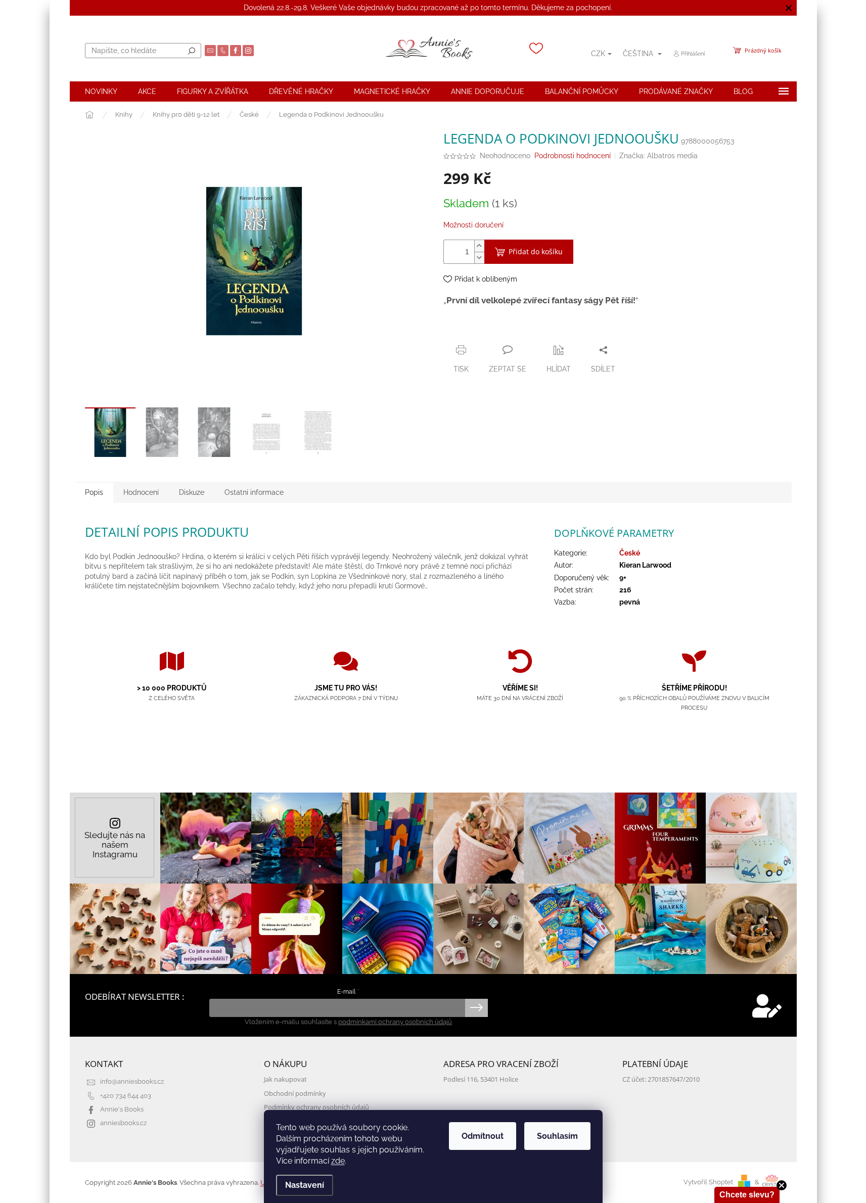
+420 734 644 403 (125, 1095)
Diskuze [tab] (191, 492)
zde (338, 1161)
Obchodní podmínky (295, 1093)
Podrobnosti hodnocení (572, 156)
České (629, 553)
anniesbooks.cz (123, 1123)
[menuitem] (101, 91)
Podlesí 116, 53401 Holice (480, 1079)
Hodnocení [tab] (141, 492)
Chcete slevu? (746, 1194)
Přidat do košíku (536, 251)
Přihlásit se (476, 1008)
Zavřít (498, 330)
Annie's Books (122, 1109)
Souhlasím (557, 1136)
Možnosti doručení (473, 225)
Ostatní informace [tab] (254, 492)
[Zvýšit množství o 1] (479, 246)
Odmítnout (483, 1136)
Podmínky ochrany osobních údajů (316, 1107)
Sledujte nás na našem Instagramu (114, 844)
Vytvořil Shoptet (708, 1182)
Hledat (191, 50)
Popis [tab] (94, 492)
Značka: (658, 156)
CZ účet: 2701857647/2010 (661, 1079)
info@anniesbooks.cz (132, 1081)
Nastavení (304, 1185)
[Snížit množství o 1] (479, 257)
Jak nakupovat (285, 1079)
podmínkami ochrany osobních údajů (395, 1022)
